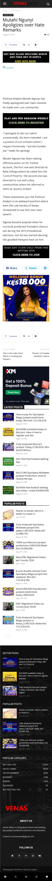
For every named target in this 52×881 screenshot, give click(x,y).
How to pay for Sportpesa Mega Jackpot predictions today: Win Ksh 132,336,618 (31, 417)
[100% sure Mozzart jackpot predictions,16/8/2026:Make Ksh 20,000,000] (8, 545)
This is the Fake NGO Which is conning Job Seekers (13, 356)
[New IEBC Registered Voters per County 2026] (8, 560)
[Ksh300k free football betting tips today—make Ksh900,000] (8, 490)
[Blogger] (12, 856)
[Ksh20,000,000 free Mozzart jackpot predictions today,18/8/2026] (8, 591)
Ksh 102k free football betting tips (32, 460)
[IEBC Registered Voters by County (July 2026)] (8, 606)
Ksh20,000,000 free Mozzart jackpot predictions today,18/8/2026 (31, 591)
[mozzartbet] (26, 120)
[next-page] (9, 635)
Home (5, 10)
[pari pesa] (26, 298)
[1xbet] (26, 57)
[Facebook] (19, 856)
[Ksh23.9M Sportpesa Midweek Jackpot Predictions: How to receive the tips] (8, 475)
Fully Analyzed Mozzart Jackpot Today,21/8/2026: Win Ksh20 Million (32, 447)
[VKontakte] (39, 856)
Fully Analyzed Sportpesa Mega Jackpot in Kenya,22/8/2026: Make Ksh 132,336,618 (31, 622)
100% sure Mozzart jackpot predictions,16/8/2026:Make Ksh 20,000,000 (31, 545)
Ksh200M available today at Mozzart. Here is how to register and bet (31, 432)
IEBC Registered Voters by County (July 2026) (30, 605)
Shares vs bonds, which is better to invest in (29, 512)
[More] (36, 45)
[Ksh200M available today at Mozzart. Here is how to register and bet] (8, 432)
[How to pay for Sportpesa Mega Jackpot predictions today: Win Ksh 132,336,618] (8, 417)
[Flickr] (26, 856)
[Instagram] (32, 856)
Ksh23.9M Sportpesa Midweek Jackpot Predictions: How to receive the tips (32, 475)
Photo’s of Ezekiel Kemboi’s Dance (40, 354)
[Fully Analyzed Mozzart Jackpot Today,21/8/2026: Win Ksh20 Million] (8, 447)
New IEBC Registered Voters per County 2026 (31, 559)
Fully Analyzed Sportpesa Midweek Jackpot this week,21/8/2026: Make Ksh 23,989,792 (30, 529)
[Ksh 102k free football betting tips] (8, 461)
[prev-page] (4, 635)
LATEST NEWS (15, 10)
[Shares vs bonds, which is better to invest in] (8, 514)
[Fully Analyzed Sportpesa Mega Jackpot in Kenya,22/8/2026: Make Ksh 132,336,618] (8, 620)
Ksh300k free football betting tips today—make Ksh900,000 (32, 489)
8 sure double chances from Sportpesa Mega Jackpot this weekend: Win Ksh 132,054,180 (31, 575)
